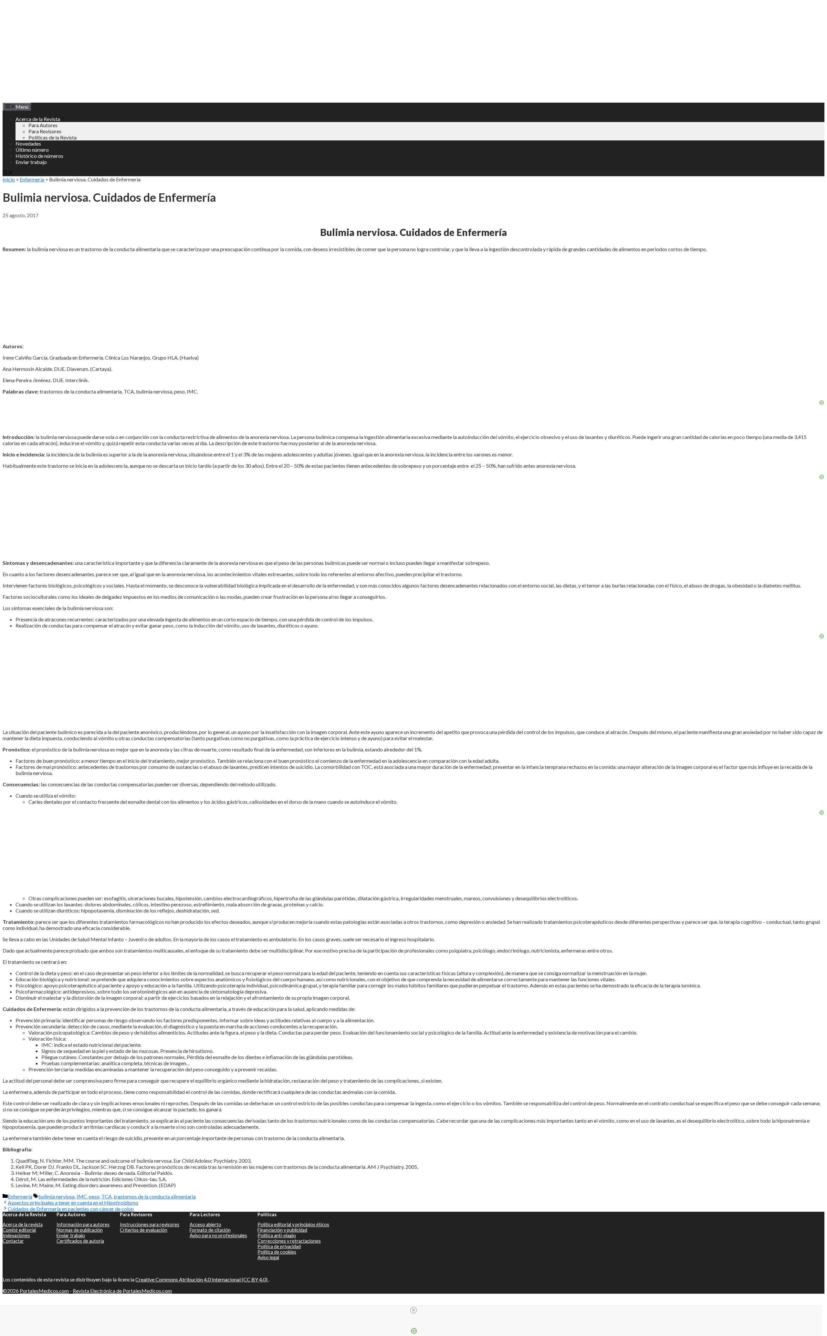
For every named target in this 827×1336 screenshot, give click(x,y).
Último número (32, 150)
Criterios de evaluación (143, 1230)
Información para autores (83, 1224)
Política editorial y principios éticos (293, 1224)
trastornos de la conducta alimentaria (155, 1196)
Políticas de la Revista (52, 137)
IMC (82, 1196)
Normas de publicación (80, 1230)
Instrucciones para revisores (149, 1224)
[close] (413, 1310)
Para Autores (43, 125)
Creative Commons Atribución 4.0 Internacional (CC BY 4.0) (201, 1279)
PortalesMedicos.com (44, 1291)
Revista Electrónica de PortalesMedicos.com (122, 1291)
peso (94, 1196)
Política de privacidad (279, 1246)
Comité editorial (19, 1230)
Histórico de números (39, 156)
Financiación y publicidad (282, 1230)
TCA (106, 1196)
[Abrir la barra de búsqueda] (8, 173)
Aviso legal (268, 1257)
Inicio (9, 179)
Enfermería (32, 179)
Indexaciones (16, 1235)
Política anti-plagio (276, 1235)
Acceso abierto (205, 1224)
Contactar (13, 1241)
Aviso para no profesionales (218, 1235)
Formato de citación (210, 1230)
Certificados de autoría (80, 1241)
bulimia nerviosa (56, 1196)
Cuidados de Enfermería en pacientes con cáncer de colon (71, 1209)
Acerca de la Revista (38, 119)
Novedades (28, 143)
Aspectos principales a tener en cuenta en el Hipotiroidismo (73, 1202)
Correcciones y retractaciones (289, 1241)
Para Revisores (44, 131)
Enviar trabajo (31, 162)
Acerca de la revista (23, 1224)
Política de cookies (276, 1252)
